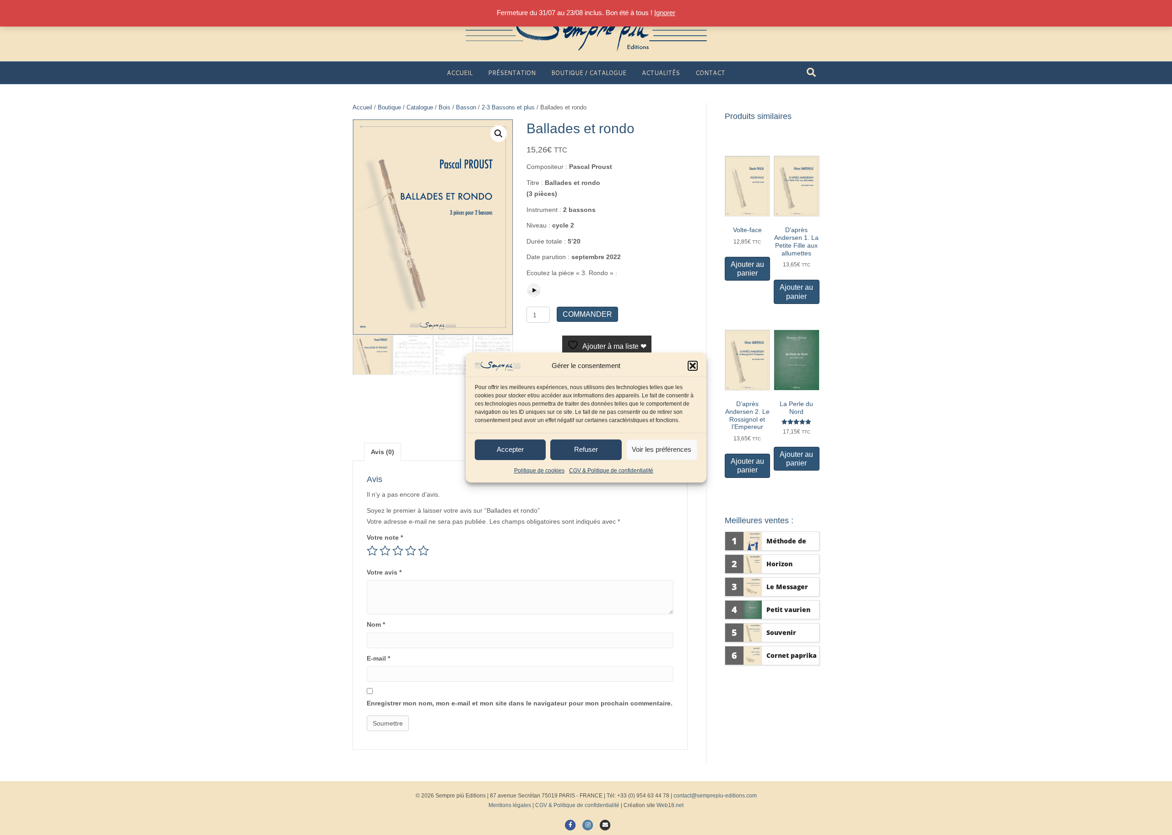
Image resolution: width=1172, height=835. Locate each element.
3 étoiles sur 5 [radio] (397, 550)
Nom (376, 624)
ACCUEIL (459, 73)
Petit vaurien (788, 609)
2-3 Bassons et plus (508, 107)
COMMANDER (587, 314)
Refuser (586, 449)
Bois (444, 107)
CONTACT (710, 73)
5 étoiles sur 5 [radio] (423, 550)
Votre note (385, 537)
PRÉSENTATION (512, 73)
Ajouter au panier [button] (747, 268)
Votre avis (384, 572)
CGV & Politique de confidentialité (611, 470)
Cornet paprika (791, 655)
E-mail (378, 658)
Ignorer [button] (664, 12)
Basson (466, 107)
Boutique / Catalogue (405, 107)
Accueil (362, 107)
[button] (692, 365)
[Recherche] (811, 72)
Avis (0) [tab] (382, 451)
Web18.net (670, 805)
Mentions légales (509, 805)
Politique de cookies (539, 470)
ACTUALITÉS (661, 73)
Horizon (779, 563)
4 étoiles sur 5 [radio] (410, 550)
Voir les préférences (661, 449)
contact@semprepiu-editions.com (715, 795)
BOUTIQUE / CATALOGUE (588, 73)
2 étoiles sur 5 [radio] (385, 550)
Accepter (510, 449)
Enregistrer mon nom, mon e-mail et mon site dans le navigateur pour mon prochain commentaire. (520, 703)
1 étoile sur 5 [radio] (372, 550)
